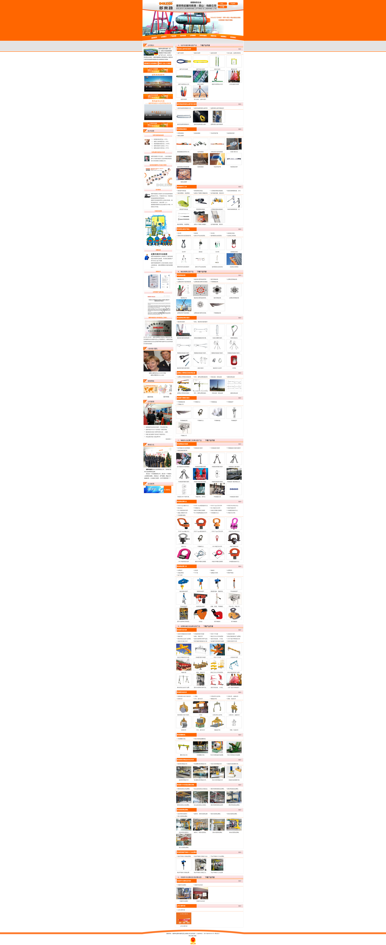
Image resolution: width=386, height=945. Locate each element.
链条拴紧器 (197, 133)
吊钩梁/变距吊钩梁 (199, 634)
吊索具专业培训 (198, 885)
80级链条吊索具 (198, 448)
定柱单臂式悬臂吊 (182, 814)
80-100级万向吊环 (215, 508)
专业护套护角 (214, 133)
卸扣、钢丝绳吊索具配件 (200, 321)
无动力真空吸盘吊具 (216, 764)
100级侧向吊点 (215, 513)
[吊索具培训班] (160, 246)
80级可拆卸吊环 (231, 508)
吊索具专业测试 (182, 885)
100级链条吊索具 (215, 448)
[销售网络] (158, 397)
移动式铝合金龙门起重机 (184, 638)
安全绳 (212, 233)
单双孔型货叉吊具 (232, 641)
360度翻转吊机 (181, 739)
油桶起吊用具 (214, 572)
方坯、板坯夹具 (198, 698)
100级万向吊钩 (231, 513)
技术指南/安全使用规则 (184, 448)
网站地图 (191, 935)
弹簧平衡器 (230, 572)
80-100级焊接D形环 (183, 510)
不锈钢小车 (181, 404)
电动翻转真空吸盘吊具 (200, 764)
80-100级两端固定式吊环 (200, 513)
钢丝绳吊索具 (181, 321)
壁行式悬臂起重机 (182, 816)
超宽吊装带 (214, 53)
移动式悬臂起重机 (232, 814)
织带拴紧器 (181, 133)
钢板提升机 (214, 698)
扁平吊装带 (181, 53)
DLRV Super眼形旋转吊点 (201, 505)
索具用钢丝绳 (214, 279)
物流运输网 (181, 135)
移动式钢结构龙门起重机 (234, 636)
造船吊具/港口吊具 (183, 641)
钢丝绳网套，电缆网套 (184, 193)
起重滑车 (229, 570)
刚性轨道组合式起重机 (184, 789)
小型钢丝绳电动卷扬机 (217, 190)
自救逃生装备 (231, 233)
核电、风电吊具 (198, 636)
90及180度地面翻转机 (200, 739)
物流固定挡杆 (231, 133)
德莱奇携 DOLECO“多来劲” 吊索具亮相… (157, 429)
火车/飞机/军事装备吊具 (233, 638)
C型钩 (195, 696)
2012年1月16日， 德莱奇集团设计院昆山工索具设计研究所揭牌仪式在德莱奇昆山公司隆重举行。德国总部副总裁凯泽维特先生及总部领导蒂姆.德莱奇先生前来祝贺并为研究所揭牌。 (158, 340)
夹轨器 (196, 570)
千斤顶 (196, 572)
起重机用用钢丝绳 (232, 279)
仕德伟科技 (200, 933)
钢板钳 (212, 570)
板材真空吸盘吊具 (182, 764)
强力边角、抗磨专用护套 (234, 53)
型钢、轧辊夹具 (231, 698)
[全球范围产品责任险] (158, 305)
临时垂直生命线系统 (216, 235)
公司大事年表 (181, 910)
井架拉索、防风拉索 (216, 377)
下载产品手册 (205, 45)
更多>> (240, 49)
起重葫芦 (180, 570)
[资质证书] (158, 281)
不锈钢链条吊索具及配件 (234, 448)
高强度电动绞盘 (198, 190)
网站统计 (217, 933)
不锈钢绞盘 (214, 402)
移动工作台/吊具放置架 (217, 636)
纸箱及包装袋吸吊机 (232, 764)
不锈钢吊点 (197, 402)
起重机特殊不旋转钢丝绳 (184, 281)
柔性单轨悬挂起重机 (232, 789)
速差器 (196, 233)
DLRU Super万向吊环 (216, 505)
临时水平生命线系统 (199, 235)
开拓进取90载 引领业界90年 (153, 436)
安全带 (179, 233)
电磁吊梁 (180, 636)
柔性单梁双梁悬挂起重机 (217, 789)
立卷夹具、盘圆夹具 (232, 696)
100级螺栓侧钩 (181, 515)
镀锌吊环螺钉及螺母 (199, 510)
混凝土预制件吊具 (182, 513)
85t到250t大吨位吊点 (232, 505)
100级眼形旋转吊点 (232, 510)
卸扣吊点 (180, 508)
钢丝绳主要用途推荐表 (200, 279)
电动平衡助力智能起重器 (184, 856)
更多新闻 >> (169, 439)
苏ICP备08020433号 (209, 933)
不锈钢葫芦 (230, 402)
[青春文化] (157, 467)
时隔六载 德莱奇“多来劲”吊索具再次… (156, 434)
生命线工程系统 (231, 235)
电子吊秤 (180, 575)
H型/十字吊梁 (214, 634)
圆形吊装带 (197, 53)
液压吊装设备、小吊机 (217, 638)
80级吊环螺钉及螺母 (216, 510)
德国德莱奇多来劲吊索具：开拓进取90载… (157, 427)
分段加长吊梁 (231, 634)
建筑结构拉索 (231, 377)
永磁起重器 (181, 572)
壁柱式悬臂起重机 (215, 814)
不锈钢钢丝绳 (214, 281)
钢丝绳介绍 (181, 279)
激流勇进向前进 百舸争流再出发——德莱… (157, 432)
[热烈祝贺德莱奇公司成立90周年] (158, 177)
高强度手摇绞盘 (182, 190)
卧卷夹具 (180, 698)
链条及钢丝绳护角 (182, 450)
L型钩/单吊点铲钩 (215, 696)
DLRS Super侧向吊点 (183, 505)
